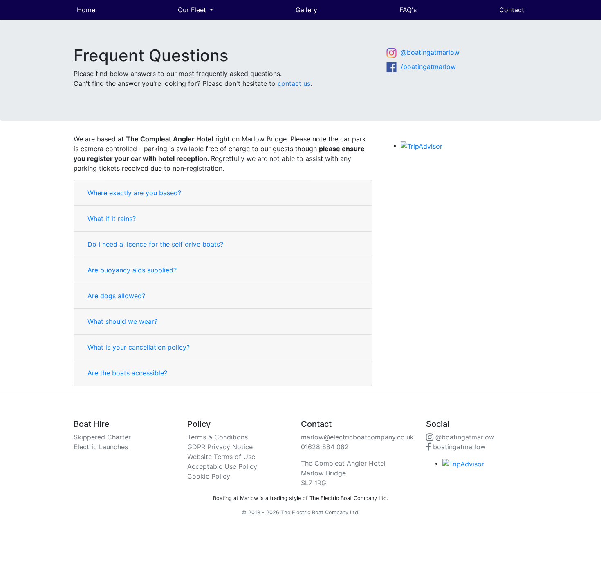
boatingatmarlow (458, 447)
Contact (511, 10)
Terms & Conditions (217, 437)
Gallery (306, 10)
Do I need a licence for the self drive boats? (155, 244)
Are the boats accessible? (127, 373)
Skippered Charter (102, 437)
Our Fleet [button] (193, 10)
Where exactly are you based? (134, 193)
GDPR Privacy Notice (220, 447)
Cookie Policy (208, 476)
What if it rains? (111, 218)
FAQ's (408, 10)
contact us (294, 83)
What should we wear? (122, 321)
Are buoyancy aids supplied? (132, 270)
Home (86, 10)
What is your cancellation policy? (138, 347)
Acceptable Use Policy (222, 466)
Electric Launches (101, 447)
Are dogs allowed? (116, 296)
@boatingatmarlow (429, 52)
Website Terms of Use (221, 457)
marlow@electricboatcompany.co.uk (357, 437)
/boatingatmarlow (427, 66)
